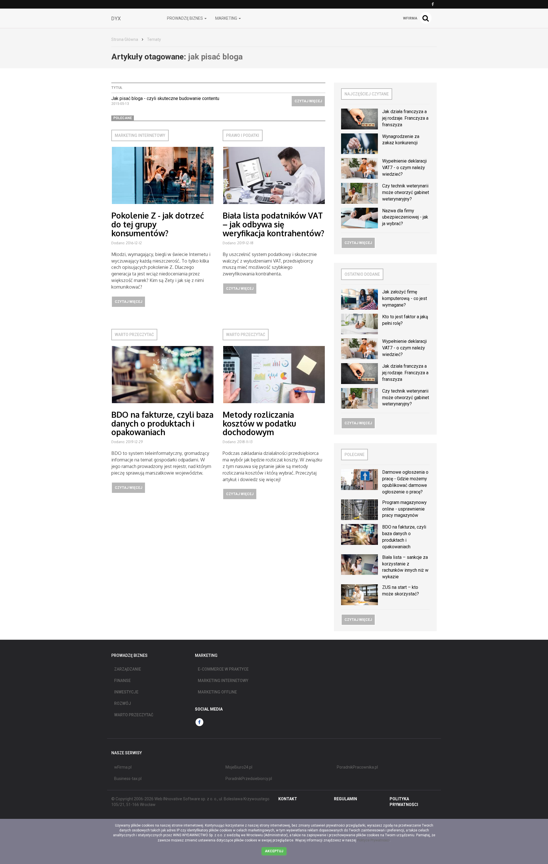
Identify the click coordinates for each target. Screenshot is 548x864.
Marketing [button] (226, 18)
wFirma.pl (123, 767)
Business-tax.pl (128, 778)
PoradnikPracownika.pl (357, 767)
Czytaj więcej (308, 101)
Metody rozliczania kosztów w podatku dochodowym (259, 423)
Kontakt (287, 799)
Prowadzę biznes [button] (185, 18)
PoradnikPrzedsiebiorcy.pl (248, 778)
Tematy (154, 39)
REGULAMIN (345, 799)
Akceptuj (274, 851)
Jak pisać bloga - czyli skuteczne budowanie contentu (165, 98)
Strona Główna (124, 39)
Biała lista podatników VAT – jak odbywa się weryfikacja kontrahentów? (273, 224)
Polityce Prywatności (373, 840)
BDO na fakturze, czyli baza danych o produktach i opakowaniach (162, 423)
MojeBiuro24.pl (238, 767)
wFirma (410, 18)
